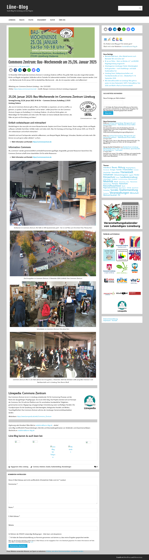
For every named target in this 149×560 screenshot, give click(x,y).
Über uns (62, 20)
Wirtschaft (134, 193)
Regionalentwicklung (110, 187)
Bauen (114, 167)
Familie (119, 170)
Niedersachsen (107, 183)
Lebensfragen (107, 179)
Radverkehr (123, 183)
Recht (123, 186)
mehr (31, 542)
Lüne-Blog (17, 7)
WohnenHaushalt (110, 195)
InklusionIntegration (121, 175)
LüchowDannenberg (122, 179)
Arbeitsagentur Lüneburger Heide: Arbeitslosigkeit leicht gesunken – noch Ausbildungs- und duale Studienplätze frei (121, 68)
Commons (36, 467)
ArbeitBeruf (107, 167)
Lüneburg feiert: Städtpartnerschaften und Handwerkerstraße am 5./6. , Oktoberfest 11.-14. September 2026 (120, 75)
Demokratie (106, 169)
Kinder (136, 175)
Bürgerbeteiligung (130, 167)
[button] (11, 70)
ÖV (119, 195)
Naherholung (122, 181)
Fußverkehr (136, 169)
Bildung (121, 167)
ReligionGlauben (122, 187)
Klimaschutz (109, 177)
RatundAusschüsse (112, 186)
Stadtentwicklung (56, 467)
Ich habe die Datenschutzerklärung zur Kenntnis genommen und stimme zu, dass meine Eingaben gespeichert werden (50, 537)
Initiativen (42, 467)
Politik (30, 20)
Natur (127, 181)
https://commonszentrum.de (42, 142)
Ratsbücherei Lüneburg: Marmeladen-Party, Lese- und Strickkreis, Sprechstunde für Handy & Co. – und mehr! (121, 148)
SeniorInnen (135, 187)
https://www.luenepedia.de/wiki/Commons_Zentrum (34, 416)
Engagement (41, 20)
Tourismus (106, 193)
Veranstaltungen (66, 467)
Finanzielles (128, 170)
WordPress (127, 557)
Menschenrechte (132, 179)
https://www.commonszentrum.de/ (25, 89)
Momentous (138, 557)
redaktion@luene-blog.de (44, 425)
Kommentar (13, 484)
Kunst (117, 177)
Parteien (115, 183)
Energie (112, 169)
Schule (129, 187)
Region (21, 20)
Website (11, 525)
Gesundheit (115, 172)
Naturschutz (133, 182)
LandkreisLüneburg (128, 177)
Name (11, 507)
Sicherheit (106, 190)
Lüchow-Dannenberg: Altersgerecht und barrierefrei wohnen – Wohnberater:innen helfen (119, 124)
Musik (116, 181)
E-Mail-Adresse (14, 516)
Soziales (48, 467)
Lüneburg (12, 20)
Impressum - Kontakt (110, 320)
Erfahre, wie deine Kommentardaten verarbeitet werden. (65, 551)
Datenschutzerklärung (110, 319)
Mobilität (108, 181)
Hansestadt (127, 172)
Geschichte (107, 172)
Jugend (131, 175)
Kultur (52, 20)
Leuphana (114, 179)
